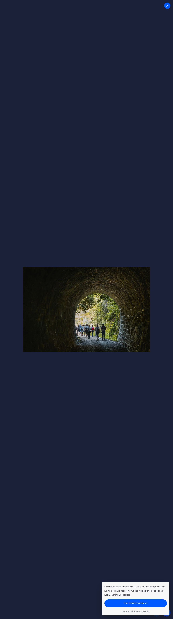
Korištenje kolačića (121, 594)
